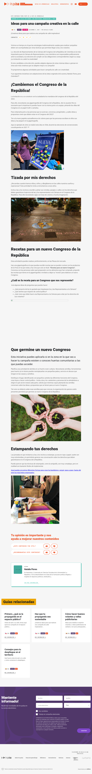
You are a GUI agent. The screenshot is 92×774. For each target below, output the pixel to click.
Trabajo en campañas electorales (49, 714)
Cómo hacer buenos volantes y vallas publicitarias (75, 617)
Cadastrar (84, 730)
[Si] (46, 546)
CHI (8, 633)
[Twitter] (23, 37)
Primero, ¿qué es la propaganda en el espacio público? (14, 617)
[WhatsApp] (20, 37)
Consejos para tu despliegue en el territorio (13, 652)
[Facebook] (27, 37)
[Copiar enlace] (30, 37)
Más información (9, 637)
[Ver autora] (18, 569)
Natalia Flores (48, 29)
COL (69, 633)
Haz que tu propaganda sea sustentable (43, 617)
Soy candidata (43, 711)
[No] (54, 546)
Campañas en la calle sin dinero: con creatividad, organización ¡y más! (34, 18)
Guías (19, 29)
